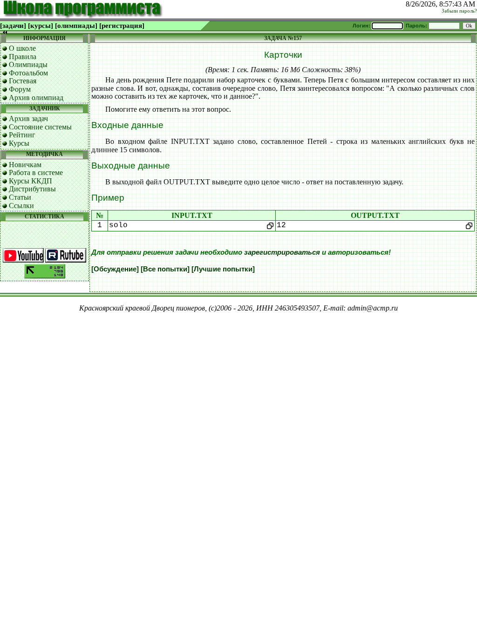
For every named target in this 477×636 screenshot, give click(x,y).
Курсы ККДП (30, 181)
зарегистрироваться (282, 252)
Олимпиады (28, 64)
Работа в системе (36, 172)
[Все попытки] (165, 269)
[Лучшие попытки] (223, 269)
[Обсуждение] (115, 269)
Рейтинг (22, 135)
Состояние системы (40, 127)
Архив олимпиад (36, 97)
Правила (22, 57)
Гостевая (22, 81)
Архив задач (28, 118)
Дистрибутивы (32, 189)
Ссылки (21, 206)
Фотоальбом (28, 73)
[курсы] (40, 25)
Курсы (19, 143)
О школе (22, 48)
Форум (20, 89)
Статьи (20, 197)
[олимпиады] (76, 25)
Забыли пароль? (459, 11)
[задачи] (13, 25)
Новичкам (25, 165)
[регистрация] (121, 25)
